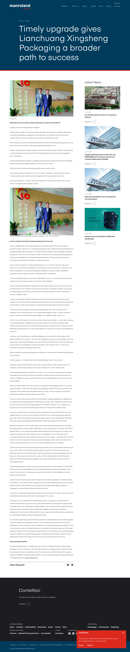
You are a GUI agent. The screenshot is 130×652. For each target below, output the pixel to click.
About (12, 627)
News (28, 21)
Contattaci (59, 633)
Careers (58, 627)
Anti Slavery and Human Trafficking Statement (51, 645)
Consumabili (46, 633)
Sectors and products (16, 630)
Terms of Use (23, 645)
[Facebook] (69, 633)
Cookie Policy (33, 645)
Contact (57, 630)
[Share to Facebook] (68, 565)
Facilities (19, 627)
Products (13, 633)
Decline (90, 645)
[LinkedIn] (73, 633)
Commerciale (104, 627)
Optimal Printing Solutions (28, 633)
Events (50, 627)
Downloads (42, 627)
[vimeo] (77, 633)
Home (21, 21)
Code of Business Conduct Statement (75, 645)
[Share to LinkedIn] (72, 565)
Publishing (115, 627)
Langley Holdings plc (30, 558)
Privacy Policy (13, 645)
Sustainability (30, 627)
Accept (81, 645)
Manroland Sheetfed (16, 624)
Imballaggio (92, 627)
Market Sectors (92, 624)
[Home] (20, 6)
